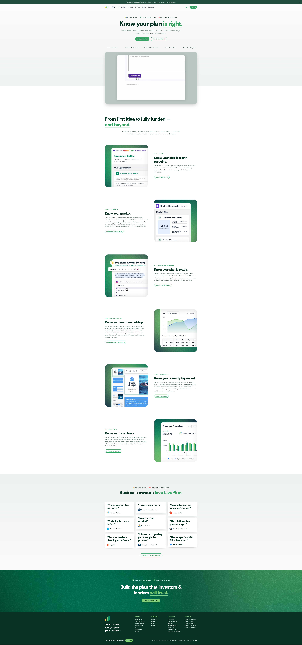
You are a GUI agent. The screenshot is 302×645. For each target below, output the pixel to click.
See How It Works (159, 39)
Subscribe (129, 640)
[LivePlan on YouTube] (196, 640)
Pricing (144, 7)
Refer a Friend (171, 627)
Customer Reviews (139, 623)
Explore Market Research (114, 231)
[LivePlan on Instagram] (188, 640)
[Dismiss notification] (299, 2)
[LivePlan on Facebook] (190, 640)
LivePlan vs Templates (190, 619)
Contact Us (154, 619)
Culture (153, 625)
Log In (187, 7)
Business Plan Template (174, 631)
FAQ (136, 627)
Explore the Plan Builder (163, 285)
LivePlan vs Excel (189, 621)
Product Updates (139, 625)
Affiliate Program (172, 625)
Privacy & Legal (181, 640)
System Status (138, 629)
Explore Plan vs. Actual (113, 451)
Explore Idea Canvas (162, 177)
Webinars (170, 623)
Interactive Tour (139, 619)
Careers (153, 621)
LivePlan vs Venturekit (190, 627)
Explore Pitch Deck (161, 396)
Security (137, 631)
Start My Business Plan (151, 600)
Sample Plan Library (173, 629)
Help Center (171, 619)
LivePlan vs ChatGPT (190, 623)
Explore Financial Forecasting (115, 342)
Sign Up (193, 7)
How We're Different (140, 621)
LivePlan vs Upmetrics (190, 625)
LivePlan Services (172, 621)
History (153, 623)
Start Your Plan (142, 39)
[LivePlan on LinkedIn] (193, 640)
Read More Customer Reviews (151, 555)
